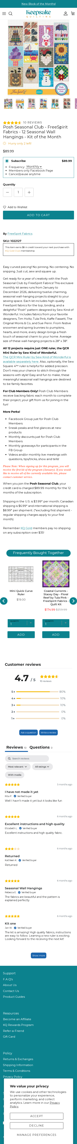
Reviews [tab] (16, 747)
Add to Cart (38, 215)
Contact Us (11, 991)
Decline (36, 1125)
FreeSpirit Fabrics (19, 233)
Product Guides (14, 996)
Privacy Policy (12, 1076)
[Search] (12, 13)
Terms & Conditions (16, 1071)
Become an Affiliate (17, 1019)
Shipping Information (18, 1065)
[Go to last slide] (3, 601)
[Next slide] (73, 601)
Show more (38, 955)
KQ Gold (26, 528)
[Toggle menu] (4, 13)
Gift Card (9, 1036)
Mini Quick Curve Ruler (21, 592)
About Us (9, 985)
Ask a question (28, 732)
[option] (38, 58)
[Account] (65, 13)
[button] (15, 208)
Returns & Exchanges (18, 1059)
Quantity (9, 184)
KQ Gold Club (13, 250)
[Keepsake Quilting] (38, 14)
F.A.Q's (8, 979)
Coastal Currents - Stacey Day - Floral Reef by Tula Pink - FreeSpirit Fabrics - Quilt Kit (56, 597)
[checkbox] (14, 775)
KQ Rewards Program (18, 1025)
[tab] (41, 748)
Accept (36, 1116)
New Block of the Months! (38, 4)
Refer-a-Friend (13, 1031)
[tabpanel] (38, 858)
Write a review (48, 732)
